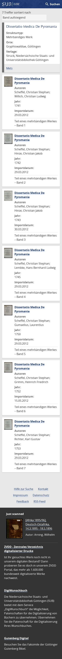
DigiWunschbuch (15, 590)
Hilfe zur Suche (23, 489)
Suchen (52, 4)
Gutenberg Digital (16, 638)
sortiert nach (22, 12)
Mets (9, 68)
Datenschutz (41, 495)
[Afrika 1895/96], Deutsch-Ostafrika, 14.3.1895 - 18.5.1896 (38, 524)
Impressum (20, 495)
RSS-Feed (39, 501)
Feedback (23, 501)
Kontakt (43, 489)
